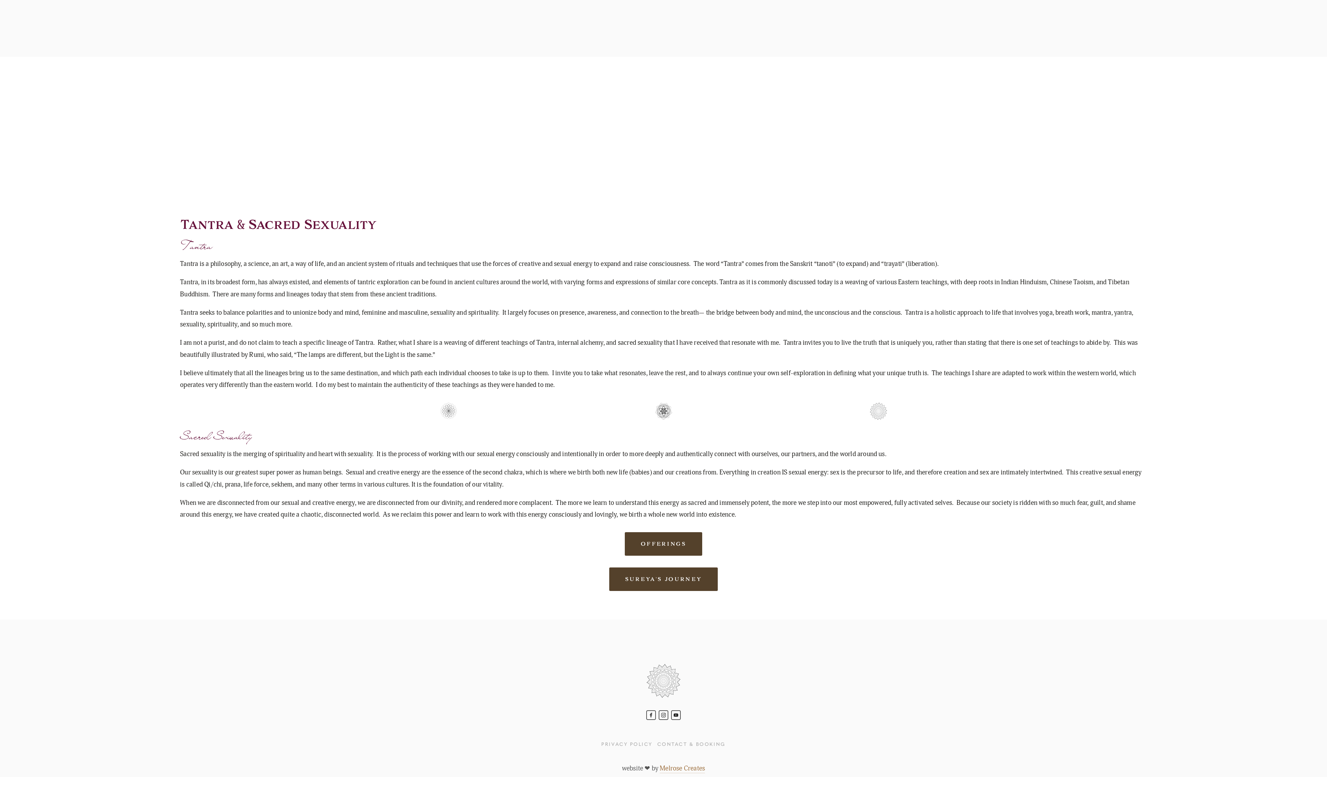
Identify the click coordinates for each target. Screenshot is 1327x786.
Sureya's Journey (663, 579)
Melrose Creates (682, 768)
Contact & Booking (691, 743)
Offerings (663, 544)
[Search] (80, 28)
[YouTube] (676, 715)
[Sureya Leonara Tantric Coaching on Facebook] (651, 715)
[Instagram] (663, 715)
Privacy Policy (626, 743)
